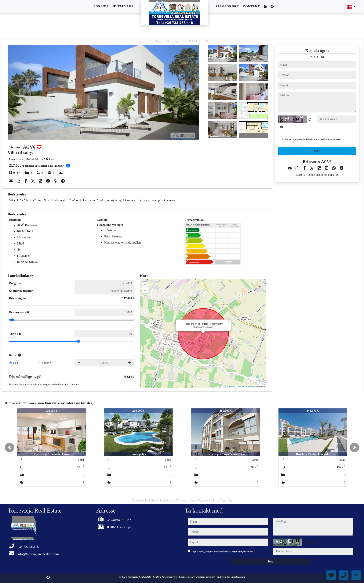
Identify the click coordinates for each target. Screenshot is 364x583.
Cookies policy (187, 576)
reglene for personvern (331, 139)
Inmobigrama (238, 576)
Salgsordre (227, 6)
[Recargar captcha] (310, 119)
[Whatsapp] (56, 181)
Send (317, 151)
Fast (15, 362)
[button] (9, 447)
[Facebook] (272, 6)
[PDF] (19, 181)
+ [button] (145, 284)
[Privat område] (265, 7)
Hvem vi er (123, 6)
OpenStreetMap (246, 386)
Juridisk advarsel (205, 576)
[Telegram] (63, 181)
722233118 (317, 57)
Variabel (47, 362)
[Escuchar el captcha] (281, 127)
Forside (101, 6)
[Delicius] (41, 181)
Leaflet (232, 386)
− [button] (145, 290)
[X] (33, 181)
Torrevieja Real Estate (139, 576)
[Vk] (48, 181)
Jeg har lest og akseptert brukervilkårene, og (311, 139)
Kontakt (251, 6)
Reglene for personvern (165, 576)
